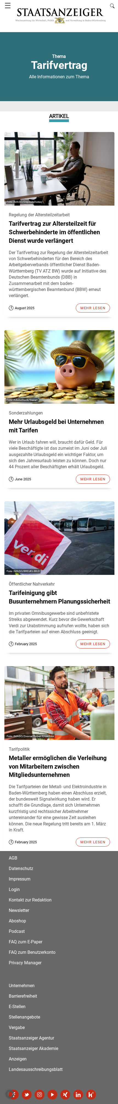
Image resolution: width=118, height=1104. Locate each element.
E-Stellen (17, 1006)
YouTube (52, 1094)
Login (14, 889)
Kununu (91, 1094)
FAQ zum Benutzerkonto (32, 952)
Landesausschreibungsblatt (36, 1069)
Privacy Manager (25, 962)
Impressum (19, 879)
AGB (13, 858)
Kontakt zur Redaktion (30, 900)
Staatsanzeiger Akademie (33, 1048)
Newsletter (19, 910)
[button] (10, 1094)
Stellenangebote (24, 1017)
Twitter (26, 1094)
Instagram (39, 1094)
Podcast (17, 931)
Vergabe (17, 1027)
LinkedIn (78, 1094)
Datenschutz (21, 868)
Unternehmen (22, 985)
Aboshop (17, 920)
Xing (65, 1094)
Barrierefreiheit (23, 996)
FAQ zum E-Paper (25, 941)
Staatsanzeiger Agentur (31, 1038)
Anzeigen (18, 1059)
